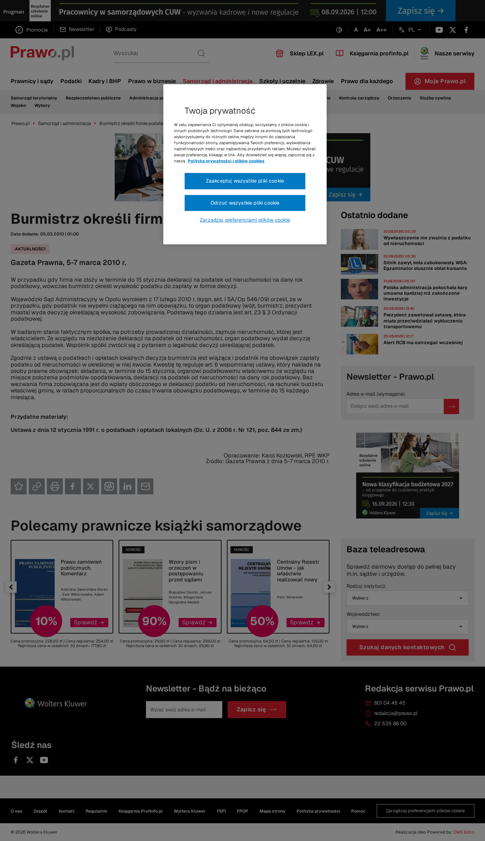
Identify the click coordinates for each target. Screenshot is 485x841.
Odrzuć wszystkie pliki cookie (245, 203)
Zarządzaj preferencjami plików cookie (245, 220)
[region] (245, 164)
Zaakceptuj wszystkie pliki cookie (245, 181)
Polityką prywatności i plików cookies (226, 160)
